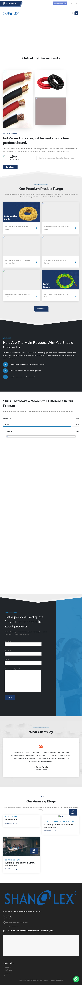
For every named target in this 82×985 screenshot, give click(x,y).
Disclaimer (7, 976)
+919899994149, (11, 922)
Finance (56, 821)
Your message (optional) (12, 669)
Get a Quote (10, 167)
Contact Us (8, 967)
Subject (7, 659)
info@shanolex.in (12, 927)
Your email (8, 650)
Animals (48, 821)
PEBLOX (60, 980)
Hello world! (11, 819)
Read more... (9, 823)
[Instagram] (76, 3)
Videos (71, 821)
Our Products (8, 970)
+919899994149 (11, 3)
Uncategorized (12, 817)
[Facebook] (71, 3)
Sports (63, 821)
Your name (8, 641)
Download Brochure (60, 3)
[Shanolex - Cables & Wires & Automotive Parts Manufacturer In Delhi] (11, 13)
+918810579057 (22, 922)
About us (7, 973)
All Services (41, 309)
